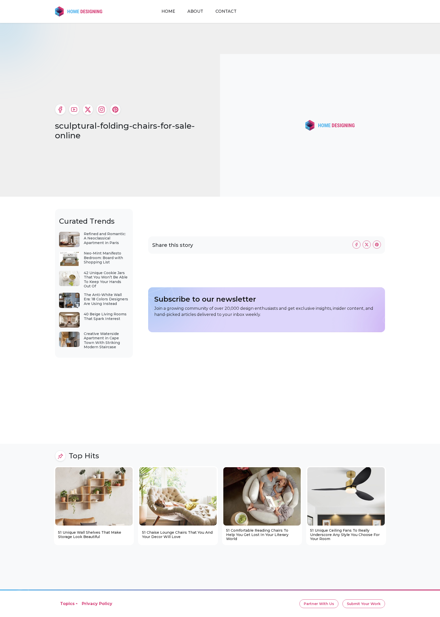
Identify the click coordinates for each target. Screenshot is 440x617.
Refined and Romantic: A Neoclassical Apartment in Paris (105, 238)
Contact (226, 11)
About (195, 11)
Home (168, 11)
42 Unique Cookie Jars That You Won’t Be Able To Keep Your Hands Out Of (106, 280)
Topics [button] (67, 603)
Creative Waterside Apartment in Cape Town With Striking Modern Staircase (102, 340)
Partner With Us (319, 603)
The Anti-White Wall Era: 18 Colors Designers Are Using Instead (106, 299)
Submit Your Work (364, 603)
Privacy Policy (97, 603)
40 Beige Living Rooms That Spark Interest (105, 316)
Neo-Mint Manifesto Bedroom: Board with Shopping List (103, 257)
